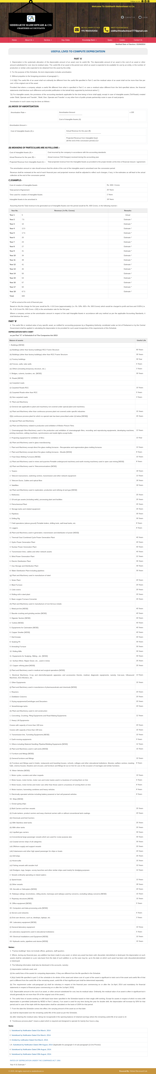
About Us (29, 40)
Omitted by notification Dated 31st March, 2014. (30, 1040)
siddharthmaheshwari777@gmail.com (129, 31)
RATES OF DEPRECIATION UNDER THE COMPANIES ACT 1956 (35, 1060)
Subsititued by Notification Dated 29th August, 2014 (33, 1045)
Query (110, 40)
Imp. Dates (66, 40)
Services (47, 40)
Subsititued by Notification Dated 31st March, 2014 (31, 1030)
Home (14, 40)
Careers (122, 40)
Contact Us (130, 17)
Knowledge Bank (88, 40)
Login (144, 17)
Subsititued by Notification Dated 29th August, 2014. (32, 1049)
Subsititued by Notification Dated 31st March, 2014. (31, 1035)
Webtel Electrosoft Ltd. (138, 1071)
